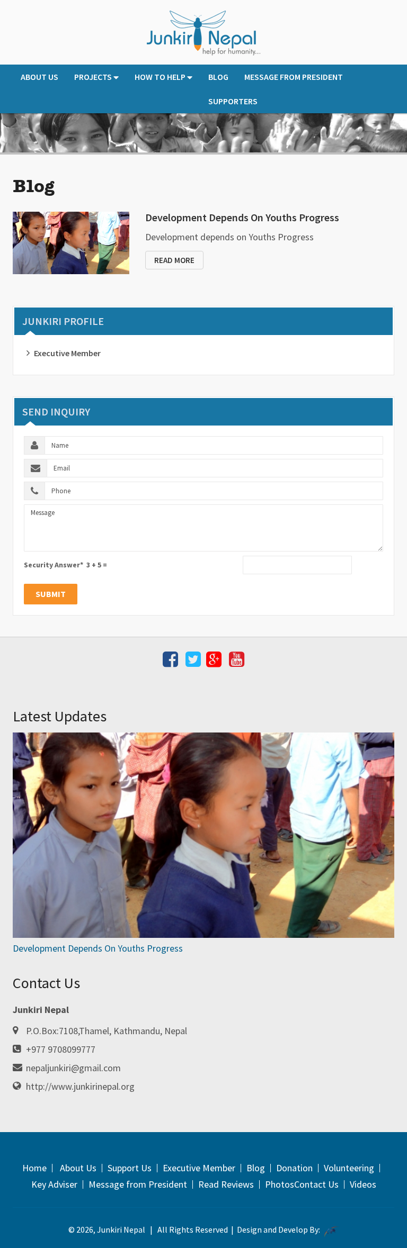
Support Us (130, 1168)
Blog (218, 76)
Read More (174, 260)
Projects (93, 76)
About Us (39, 76)
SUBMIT (51, 594)
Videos (363, 1184)
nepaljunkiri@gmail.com (73, 1068)
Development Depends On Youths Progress (242, 217)
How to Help (160, 76)
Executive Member (67, 353)
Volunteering (349, 1168)
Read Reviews (226, 1184)
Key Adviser (54, 1184)
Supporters (233, 101)
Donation (294, 1168)
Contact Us (316, 1184)
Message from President (293, 76)
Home (34, 1168)
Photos (279, 1184)
